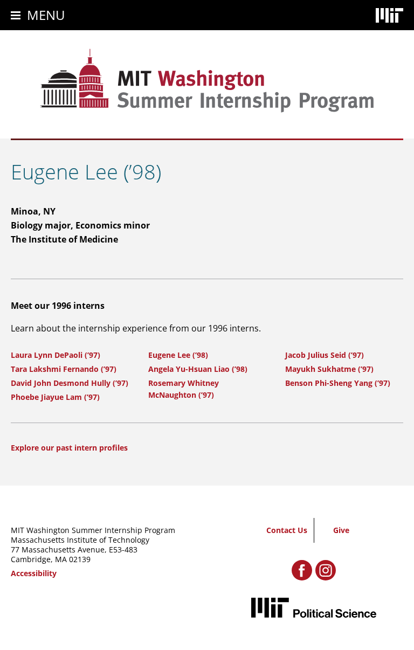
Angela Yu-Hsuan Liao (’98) (197, 369)
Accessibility (34, 573)
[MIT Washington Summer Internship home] (207, 81)
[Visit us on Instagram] (325, 570)
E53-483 (123, 549)
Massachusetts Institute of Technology (80, 540)
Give (341, 530)
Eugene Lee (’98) (178, 355)
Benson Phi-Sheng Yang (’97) (337, 383)
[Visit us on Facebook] (302, 570)
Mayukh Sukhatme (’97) (329, 369)
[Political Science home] (313, 608)
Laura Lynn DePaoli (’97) (55, 355)
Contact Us (286, 530)
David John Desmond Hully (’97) (69, 383)
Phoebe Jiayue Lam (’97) (55, 397)
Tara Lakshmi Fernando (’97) (63, 369)
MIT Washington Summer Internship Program (93, 530)
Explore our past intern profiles (69, 447)
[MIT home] (389, 15)
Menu (46, 15)
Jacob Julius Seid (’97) (324, 355)
